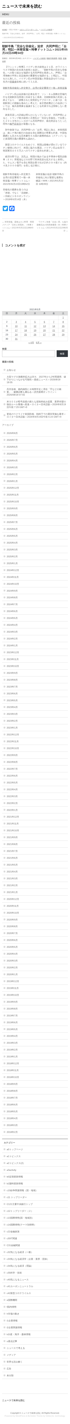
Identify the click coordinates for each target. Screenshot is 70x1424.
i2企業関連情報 (14, 1327)
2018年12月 (13, 1063)
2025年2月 (12, 556)
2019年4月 (12, 1036)
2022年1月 (12, 810)
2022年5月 (12, 782)
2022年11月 (13, 741)
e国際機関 (12, 1300)
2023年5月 (12, 700)
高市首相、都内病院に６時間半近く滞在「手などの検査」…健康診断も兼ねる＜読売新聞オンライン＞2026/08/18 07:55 (34, 392)
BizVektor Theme (35, 1416)
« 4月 (31, 342)
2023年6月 (12, 693)
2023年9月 (12, 673)
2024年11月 (13, 577)
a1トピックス (14, 1156)
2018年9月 (12, 1084)
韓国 (60, 58)
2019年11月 (13, 988)
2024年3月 (12, 631)
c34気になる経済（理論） (20, 1266)
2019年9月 (12, 1002)
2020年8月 (12, 926)
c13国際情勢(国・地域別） (20, 1218)
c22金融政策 (13, 1231)
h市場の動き (13, 1313)
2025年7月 (12, 522)
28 (53, 334)
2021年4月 (12, 871)
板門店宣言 (15, 124)
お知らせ (11, 370)
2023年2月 (12, 721)
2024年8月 (12, 597)
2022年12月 (13, 734)
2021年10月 (13, 830)
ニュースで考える (16, 1348)
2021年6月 (12, 858)
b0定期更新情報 (15, 1176)
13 (44, 326)
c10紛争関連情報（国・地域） (22, 1190)
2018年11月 (13, 1070)
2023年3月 (12, 714)
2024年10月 (13, 584)
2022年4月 (12, 789)
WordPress (20, 1416)
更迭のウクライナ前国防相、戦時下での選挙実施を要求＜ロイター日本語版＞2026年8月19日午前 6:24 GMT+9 (36, 415)
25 (25, 334)
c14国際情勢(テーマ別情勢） (21, 1224)
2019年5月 (12, 1029)
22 (63, 330)
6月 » (39, 342)
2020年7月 (12, 933)
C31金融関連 (13, 1245)
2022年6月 (12, 775)
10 (16, 326)
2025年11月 (13, 494)
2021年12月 (13, 816)
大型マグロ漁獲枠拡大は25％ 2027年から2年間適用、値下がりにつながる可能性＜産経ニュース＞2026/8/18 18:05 (36, 379)
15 (63, 326)
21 (53, 330)
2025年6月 (12, 529)
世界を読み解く (15, 1361)
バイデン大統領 (46, 30)
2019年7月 (12, 1015)
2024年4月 (12, 625)
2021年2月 (12, 885)
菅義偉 (13, 81)
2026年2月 (12, 474)
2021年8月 (12, 844)
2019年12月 (13, 981)
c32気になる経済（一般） (20, 1252)
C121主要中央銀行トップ (20, 1204)
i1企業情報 (12, 1320)
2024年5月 (12, 618)
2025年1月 (12, 563)
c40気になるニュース (18, 1279)
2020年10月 (13, 912)
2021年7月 (12, 851)
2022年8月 (12, 762)
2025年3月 (12, 549)
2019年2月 (12, 1049)
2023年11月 (13, 659)
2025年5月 (12, 536)
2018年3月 (12, 1125)
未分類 (10, 1375)
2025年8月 (12, 515)
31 (16, 339)
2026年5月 (12, 453)
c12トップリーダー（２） (29, 30)
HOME (4, 30)
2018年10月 (13, 1077)
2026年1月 (12, 481)
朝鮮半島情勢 (52, 58)
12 (35, 326)
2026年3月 (12, 467)
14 (53, 326)
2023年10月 (13, 666)
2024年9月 (12, 590)
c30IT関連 (12, 1238)
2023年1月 (12, 727)
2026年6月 (12, 447)
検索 (62, 353)
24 (16, 334)
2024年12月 (13, 570)
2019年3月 (12, 1043)
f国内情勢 (11, 1307)
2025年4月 (12, 542)
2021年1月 (12, 892)
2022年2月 (12, 803)
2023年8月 (12, 680)
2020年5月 (12, 947)
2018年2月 (12, 1132)
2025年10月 (13, 501)
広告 (9, 1368)
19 (35, 330)
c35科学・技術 (14, 1272)
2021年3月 (12, 878)
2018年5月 (12, 1111)
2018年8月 (12, 1091)
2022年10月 (13, 748)
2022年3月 (12, 796)
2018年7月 (12, 1097)
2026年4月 (12, 460)
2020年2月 (12, 967)
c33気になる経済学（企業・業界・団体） (28, 1259)
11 (25, 326)
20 (44, 330)
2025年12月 (13, 488)
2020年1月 (12, 974)
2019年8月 (12, 1008)
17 (16, 330)
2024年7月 (12, 604)
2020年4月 (12, 953)
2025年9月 (12, 508)
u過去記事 (12, 1341)
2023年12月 (13, 652)
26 (35, 334)
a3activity (11, 1170)
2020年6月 (12, 940)
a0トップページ (15, 1149)
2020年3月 (12, 960)
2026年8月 (12, 433)
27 (44, 334)
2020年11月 (13, 906)
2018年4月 (12, 1118)
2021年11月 (13, 823)
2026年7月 (12, 440)
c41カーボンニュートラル (20, 1286)
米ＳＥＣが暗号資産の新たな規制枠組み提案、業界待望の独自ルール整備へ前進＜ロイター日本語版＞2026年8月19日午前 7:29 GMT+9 (36, 404)
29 (63, 334)
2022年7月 (12, 769)
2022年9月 (12, 755)
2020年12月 (13, 899)
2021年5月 (12, 864)
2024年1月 (12, 645)
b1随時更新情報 (15, 1183)
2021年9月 (12, 837)
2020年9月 (12, 919)
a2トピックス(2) (15, 1163)
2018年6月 (12, 1104)
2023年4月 (12, 707)
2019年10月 (13, 995)
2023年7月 (12, 686)
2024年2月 (12, 638)
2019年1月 (12, 1056)
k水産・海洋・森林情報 (19, 1334)
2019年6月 (12, 1022)
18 (25, 330)
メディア (11, 1355)
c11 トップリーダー (17, 1197)
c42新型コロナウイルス (19, 1293)
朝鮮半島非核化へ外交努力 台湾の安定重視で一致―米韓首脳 (35, 88)
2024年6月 (12, 611)
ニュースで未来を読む (22, 6)
